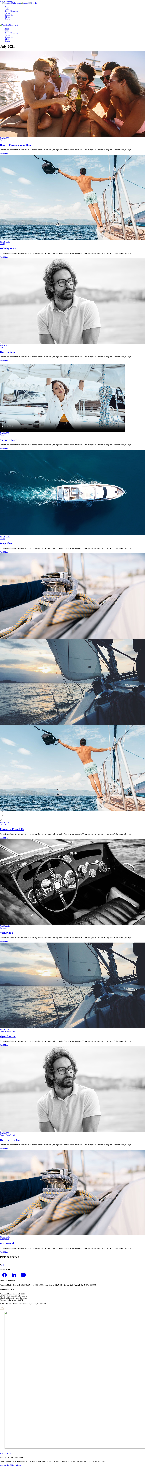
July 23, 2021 (5, 1237)
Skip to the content (6, 1)
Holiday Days (8, 248)
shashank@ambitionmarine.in (10, 1465)
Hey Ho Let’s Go (10, 1139)
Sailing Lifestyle (9, 439)
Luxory (2, 244)
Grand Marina (5, 1032)
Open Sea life (8, 1036)
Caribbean (3, 140)
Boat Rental (7, 1243)
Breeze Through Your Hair (15, 144)
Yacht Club (6, 932)
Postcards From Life (12, 829)
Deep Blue (6, 543)
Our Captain (7, 351)
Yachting (13, 1032)
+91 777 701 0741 (6, 1454)
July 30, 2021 (5, 138)
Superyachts (4, 1239)
